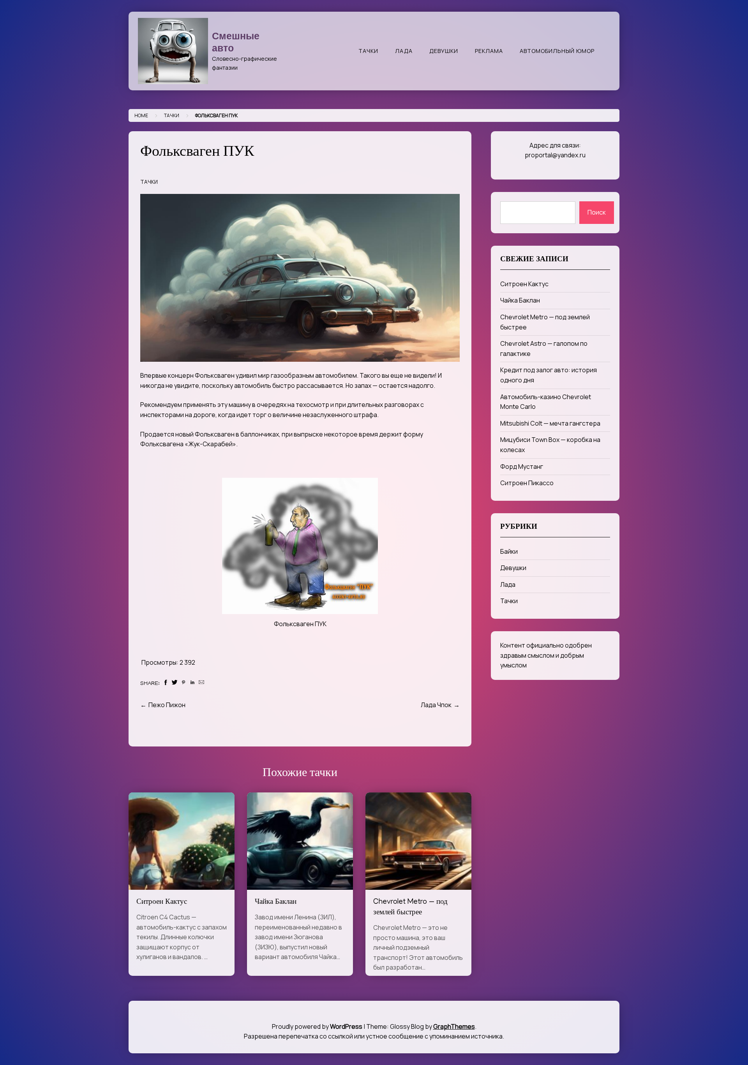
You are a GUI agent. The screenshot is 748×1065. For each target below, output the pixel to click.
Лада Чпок (436, 705)
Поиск (596, 212)
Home (141, 115)
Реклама (489, 51)
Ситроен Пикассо (527, 483)
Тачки (368, 51)
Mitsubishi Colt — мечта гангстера (550, 423)
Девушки (443, 51)
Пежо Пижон (166, 705)
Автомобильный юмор (557, 51)
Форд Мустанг (521, 466)
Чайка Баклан (275, 902)
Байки (509, 551)
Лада (404, 51)
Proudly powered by (317, 1026)
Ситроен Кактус (161, 902)
